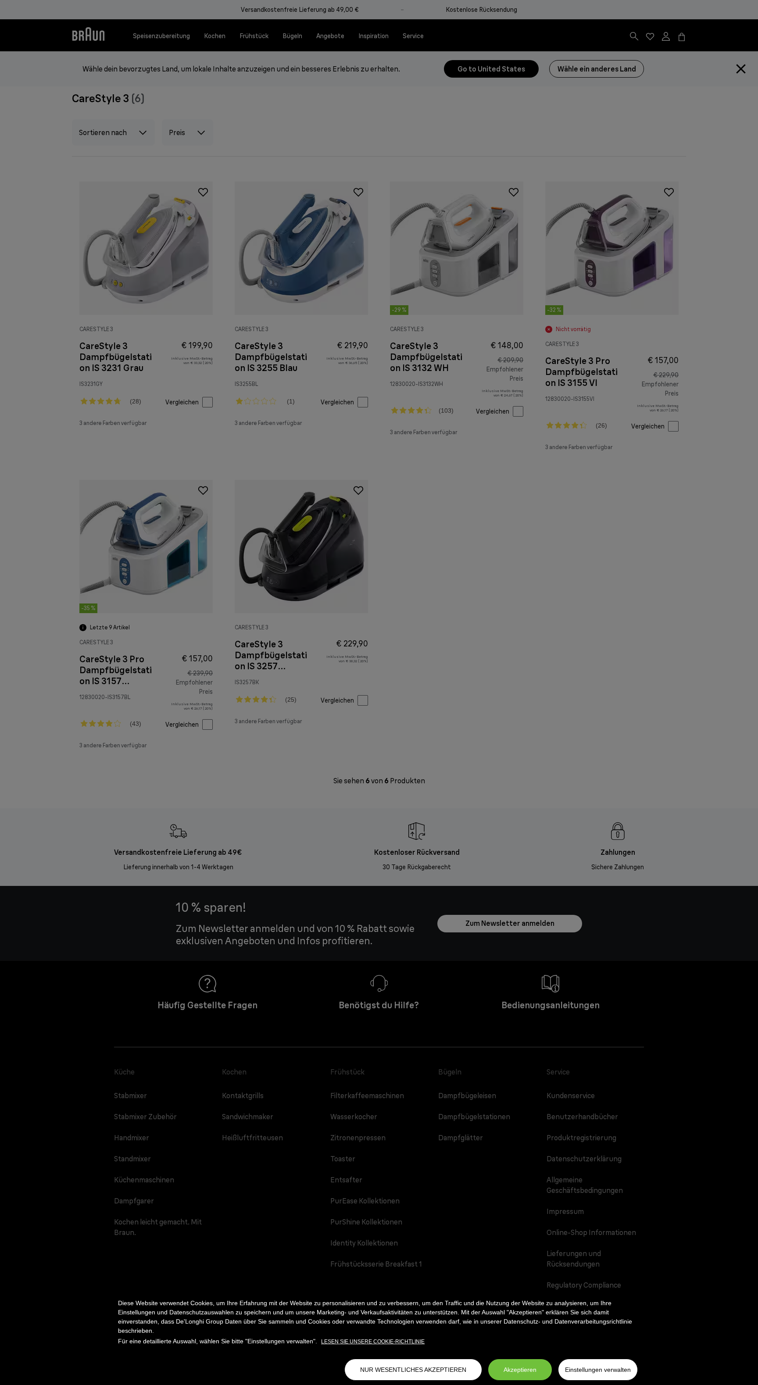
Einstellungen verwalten (598, 1369)
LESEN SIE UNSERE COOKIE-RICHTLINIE (373, 1342)
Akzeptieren (520, 1369)
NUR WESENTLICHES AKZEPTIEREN (413, 1369)
